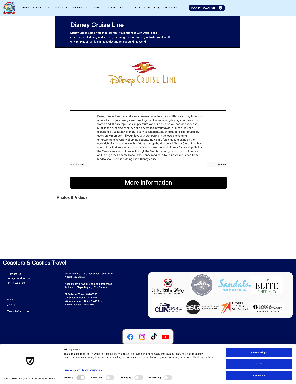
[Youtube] (166, 337)
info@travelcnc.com (20, 278)
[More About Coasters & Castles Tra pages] (66, 7)
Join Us (11, 305)
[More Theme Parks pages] (87, 7)
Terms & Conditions (18, 311)
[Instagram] (142, 337)
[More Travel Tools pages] (149, 7)
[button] (170, 7)
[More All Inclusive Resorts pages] (129, 7)
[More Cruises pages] (101, 7)
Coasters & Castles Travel (34, 262)
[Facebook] (130, 337)
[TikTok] (154, 337)
